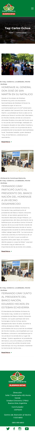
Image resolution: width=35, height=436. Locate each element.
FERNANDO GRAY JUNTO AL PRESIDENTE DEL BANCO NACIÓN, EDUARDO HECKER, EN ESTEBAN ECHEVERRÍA (16, 300)
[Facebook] (14, 428)
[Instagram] (20, 428)
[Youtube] (27, 428)
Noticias (4, 84)
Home (11, 33)
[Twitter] (8, 428)
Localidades (19, 82)
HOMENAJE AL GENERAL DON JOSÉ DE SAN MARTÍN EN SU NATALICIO (17, 91)
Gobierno (10, 82)
